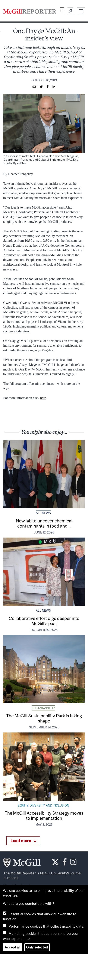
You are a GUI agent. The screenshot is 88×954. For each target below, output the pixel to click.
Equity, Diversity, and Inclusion (43, 805)
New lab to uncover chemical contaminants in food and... (44, 523)
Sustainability (43, 708)
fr (61, 11)
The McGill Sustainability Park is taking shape (44, 718)
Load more (20, 840)
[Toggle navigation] (81, 11)
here (43, 398)
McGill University (53, 873)
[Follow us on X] (55, 862)
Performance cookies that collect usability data (46, 926)
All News (43, 513)
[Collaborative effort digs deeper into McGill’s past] (44, 572)
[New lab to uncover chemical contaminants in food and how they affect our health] (44, 474)
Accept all (13, 947)
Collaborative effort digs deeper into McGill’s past (44, 621)
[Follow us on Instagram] (73, 863)
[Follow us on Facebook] (65, 863)
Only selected (37, 947)
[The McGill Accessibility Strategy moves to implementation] (44, 766)
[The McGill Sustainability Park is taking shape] (44, 669)
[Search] (70, 11)
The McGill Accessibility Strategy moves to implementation (44, 815)
